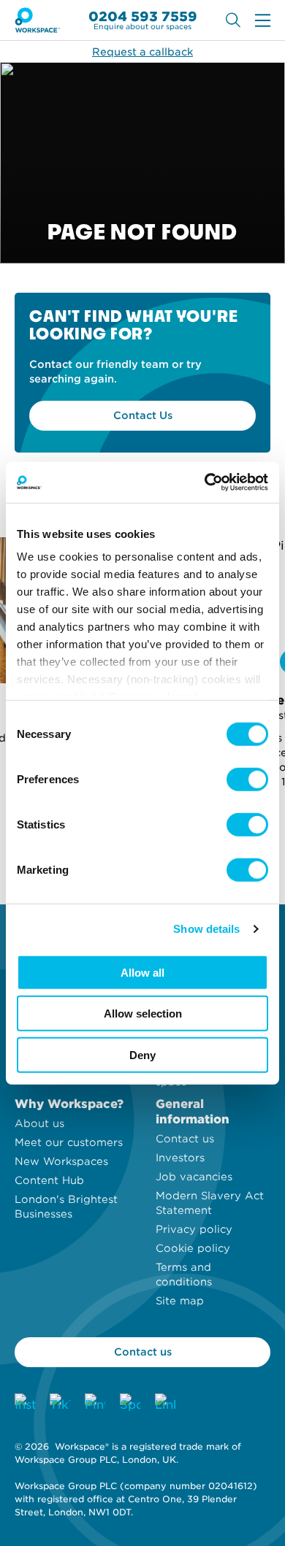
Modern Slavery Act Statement (210, 1203)
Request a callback (142, 52)
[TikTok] (60, 1403)
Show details (206, 929)
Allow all (142, 972)
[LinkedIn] (165, 1403)
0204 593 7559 (142, 16)
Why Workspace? (69, 1104)
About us (39, 1123)
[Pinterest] (95, 1403)
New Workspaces (61, 1161)
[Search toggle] (233, 20)
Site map (180, 1301)
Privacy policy (194, 1229)
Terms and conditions (184, 1274)
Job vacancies (194, 1176)
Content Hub (49, 1180)
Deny (142, 1054)
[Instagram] (25, 1403)
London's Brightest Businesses (66, 1206)
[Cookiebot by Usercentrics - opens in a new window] (205, 482)
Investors (180, 1158)
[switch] (247, 779)
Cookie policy (193, 1248)
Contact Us (142, 415)
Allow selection (143, 1013)
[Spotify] (130, 1403)
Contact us (185, 1139)
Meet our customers (69, 1142)
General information (192, 1111)
